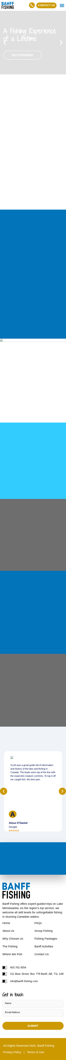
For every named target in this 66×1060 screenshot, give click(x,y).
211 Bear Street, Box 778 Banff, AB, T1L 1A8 (36, 973)
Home (6, 923)
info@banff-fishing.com (24, 981)
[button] (62, 5)
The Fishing (9, 946)
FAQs (38, 923)
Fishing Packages (45, 938)
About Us (8, 930)
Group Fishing (43, 930)
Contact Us (41, 954)
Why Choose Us (12, 938)
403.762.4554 (18, 967)
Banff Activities (43, 946)
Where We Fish (12, 954)
